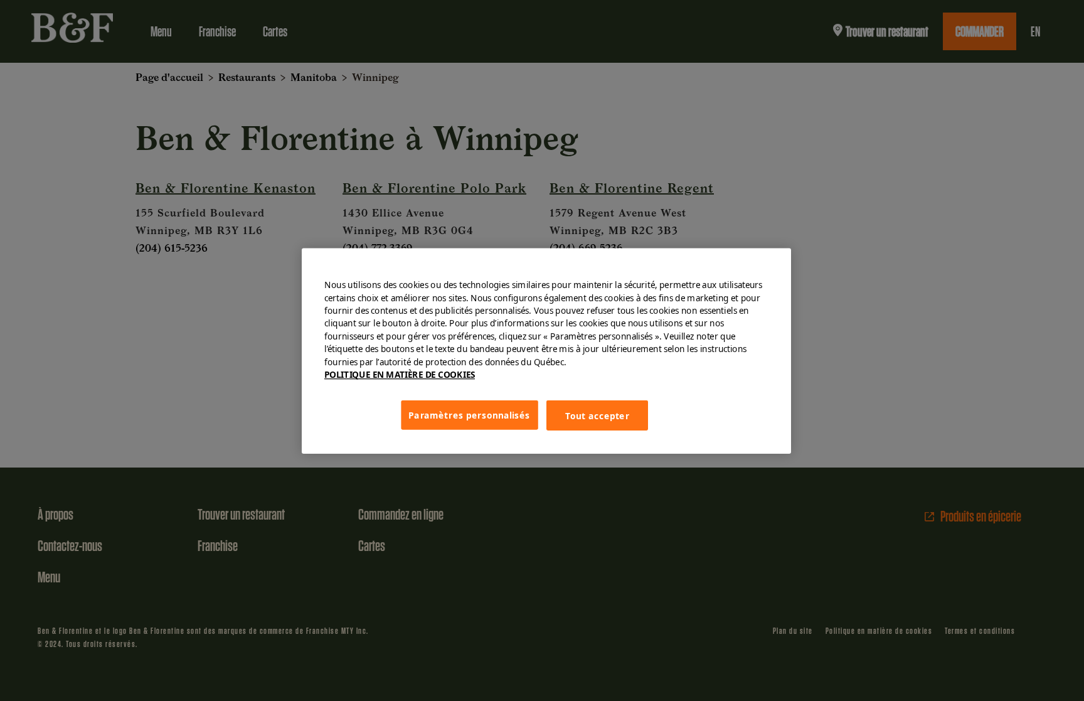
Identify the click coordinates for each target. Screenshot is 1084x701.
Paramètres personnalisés (469, 414)
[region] (546, 350)
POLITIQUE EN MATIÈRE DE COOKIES (399, 374)
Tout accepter (597, 414)
